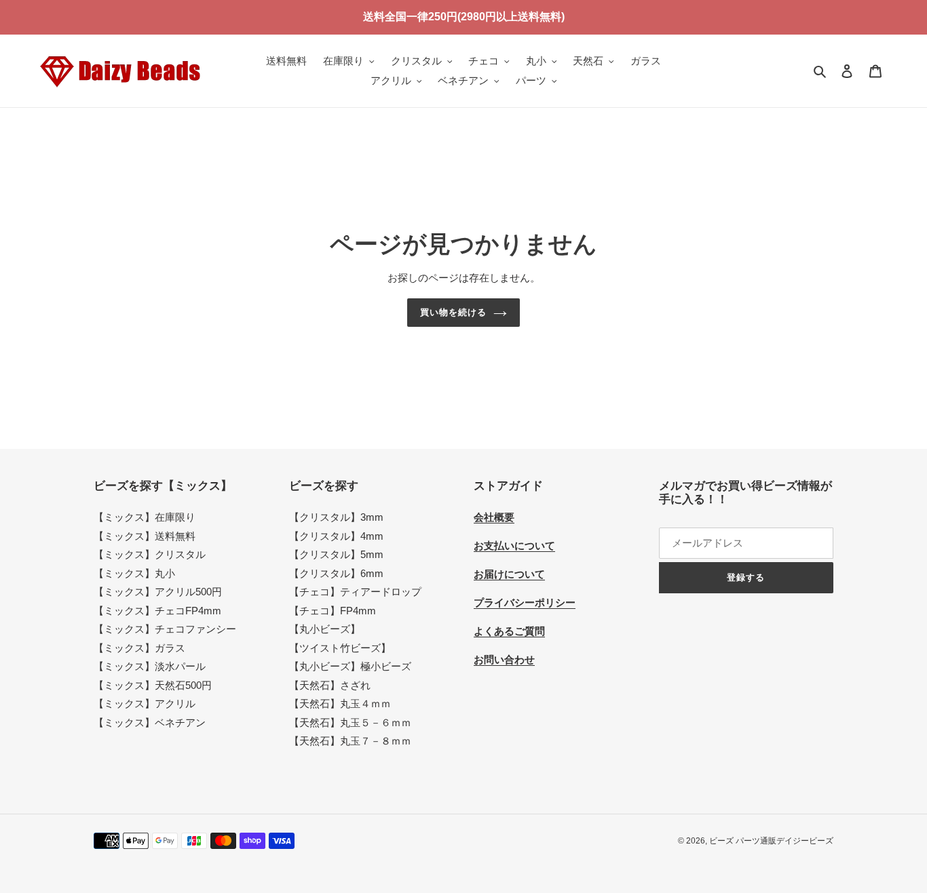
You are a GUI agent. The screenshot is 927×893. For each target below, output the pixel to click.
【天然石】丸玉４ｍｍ (340, 703)
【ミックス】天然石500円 (153, 685)
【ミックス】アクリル (144, 703)
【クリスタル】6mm (336, 573)
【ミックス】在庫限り (144, 517)
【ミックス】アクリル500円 (158, 591)
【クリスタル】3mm (336, 517)
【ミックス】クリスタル (150, 554)
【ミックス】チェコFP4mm (157, 610)
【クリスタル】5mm (336, 554)
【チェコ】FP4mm (332, 610)
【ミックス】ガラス (139, 648)
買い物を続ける (453, 312)
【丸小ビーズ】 (324, 629)
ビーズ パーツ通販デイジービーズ (771, 841)
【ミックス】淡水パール (150, 666)
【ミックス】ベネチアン (150, 722)
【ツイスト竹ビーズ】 (340, 648)
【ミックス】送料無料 (144, 536)
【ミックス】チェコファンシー (165, 629)
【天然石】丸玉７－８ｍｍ (350, 741)
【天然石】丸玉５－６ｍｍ (350, 722)
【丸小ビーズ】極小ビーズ (350, 666)
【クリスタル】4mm (336, 536)
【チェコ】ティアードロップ (355, 591)
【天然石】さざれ (330, 685)
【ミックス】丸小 (134, 573)
